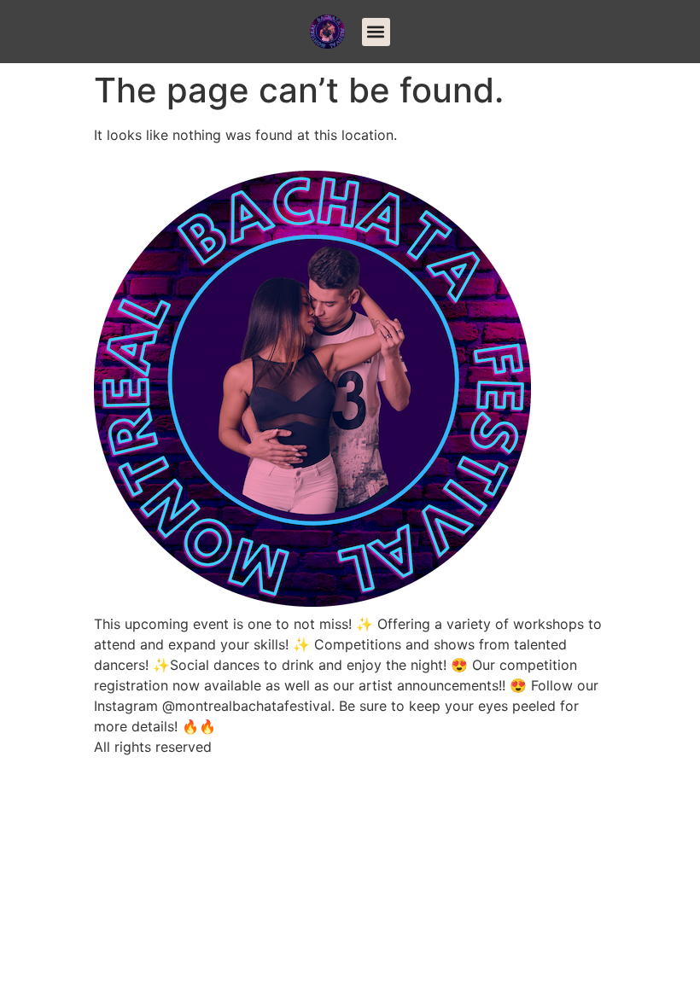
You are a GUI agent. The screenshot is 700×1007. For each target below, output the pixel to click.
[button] (376, 32)
